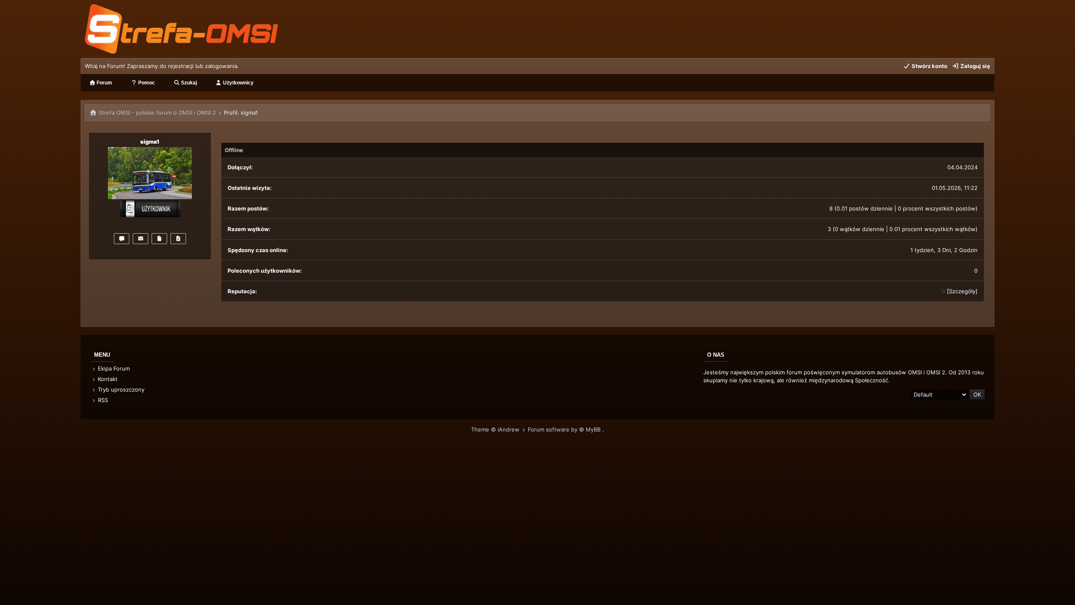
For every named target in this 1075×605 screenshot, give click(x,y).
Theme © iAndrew (496, 429)
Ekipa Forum (113, 368)
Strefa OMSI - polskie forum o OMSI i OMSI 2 (157, 112)
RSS (102, 400)
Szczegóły (962, 291)
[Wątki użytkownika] (178, 238)
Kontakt (107, 379)
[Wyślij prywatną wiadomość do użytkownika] (121, 238)
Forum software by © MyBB (565, 429)
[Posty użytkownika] (159, 238)
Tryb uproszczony (120, 389)
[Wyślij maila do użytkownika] (140, 238)
